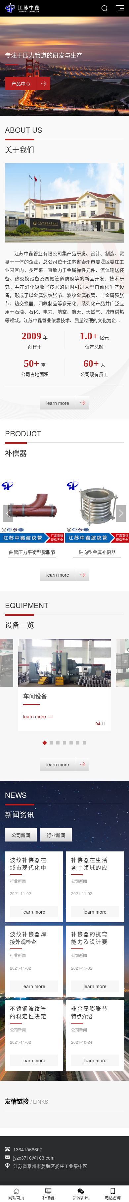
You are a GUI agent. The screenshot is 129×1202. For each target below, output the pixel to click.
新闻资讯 (81, 1197)
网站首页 (16, 1197)
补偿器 (48, 1197)
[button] (58, 109)
